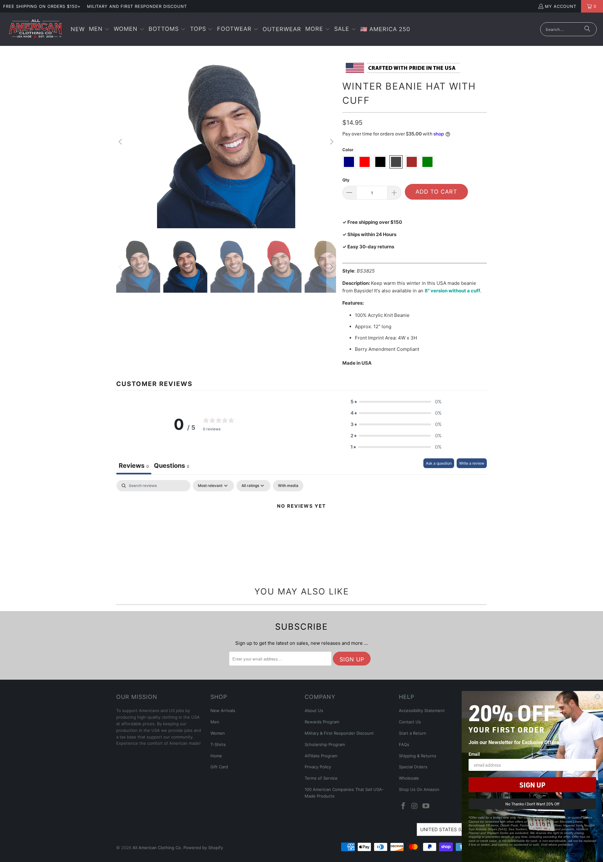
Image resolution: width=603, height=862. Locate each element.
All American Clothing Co (157, 847)
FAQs (404, 744)
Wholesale (409, 778)
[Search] (587, 29)
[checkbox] (288, 485)
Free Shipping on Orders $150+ (42, 6)
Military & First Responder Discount (339, 733)
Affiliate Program (321, 755)
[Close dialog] (597, 696)
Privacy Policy (318, 766)
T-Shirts (218, 744)
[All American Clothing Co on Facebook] (403, 806)
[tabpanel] (301, 527)
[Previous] (121, 141)
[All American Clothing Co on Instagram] (415, 806)
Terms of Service (321, 778)
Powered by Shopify (203, 847)
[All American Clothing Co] (35, 29)
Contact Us (410, 721)
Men (214, 721)
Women (217, 733)
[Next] (331, 141)
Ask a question (439, 463)
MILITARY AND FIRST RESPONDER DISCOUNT (137, 6)
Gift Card (219, 766)
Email (474, 754)
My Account (560, 6)
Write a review (471, 463)
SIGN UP (532, 784)
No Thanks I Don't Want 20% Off (532, 803)
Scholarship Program (325, 744)
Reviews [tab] (134, 465)
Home (216, 755)
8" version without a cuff (452, 291)
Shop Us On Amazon (419, 789)
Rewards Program (322, 721)
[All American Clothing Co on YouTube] (426, 806)
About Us (314, 710)
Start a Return (412, 733)
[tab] (171, 466)
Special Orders (413, 766)
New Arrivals (222, 710)
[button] (99, 29)
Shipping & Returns (417, 755)
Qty (346, 179)
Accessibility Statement (422, 710)
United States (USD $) (448, 829)
